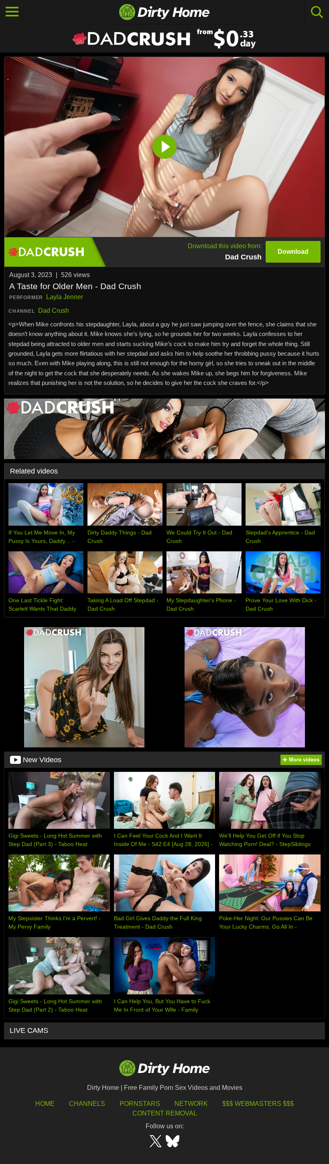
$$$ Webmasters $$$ (258, 1103)
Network (191, 1103)
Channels (87, 1103)
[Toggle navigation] (12, 12)
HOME (45, 1103)
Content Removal (164, 1113)
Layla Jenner (64, 297)
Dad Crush (53, 310)
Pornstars (140, 1103)
